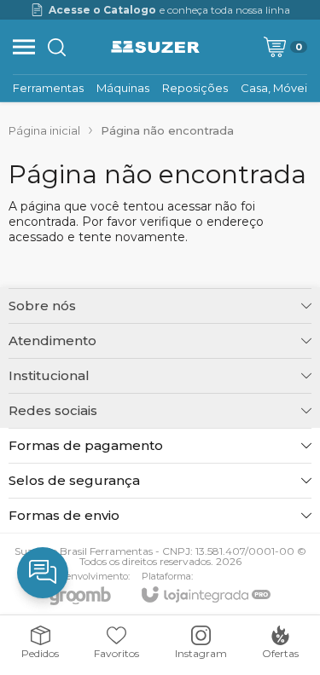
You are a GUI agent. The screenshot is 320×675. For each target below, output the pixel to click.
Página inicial (44, 130)
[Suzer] (155, 46)
